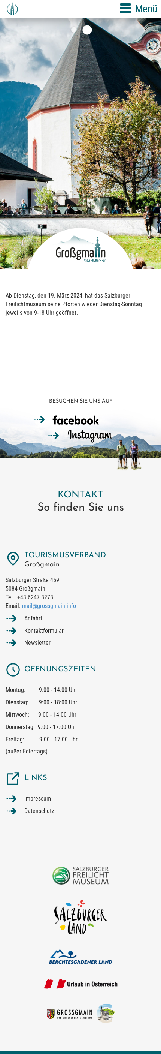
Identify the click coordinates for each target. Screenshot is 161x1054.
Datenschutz (39, 810)
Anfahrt (33, 618)
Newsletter (37, 642)
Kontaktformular (44, 630)
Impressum (37, 798)
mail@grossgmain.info (49, 605)
